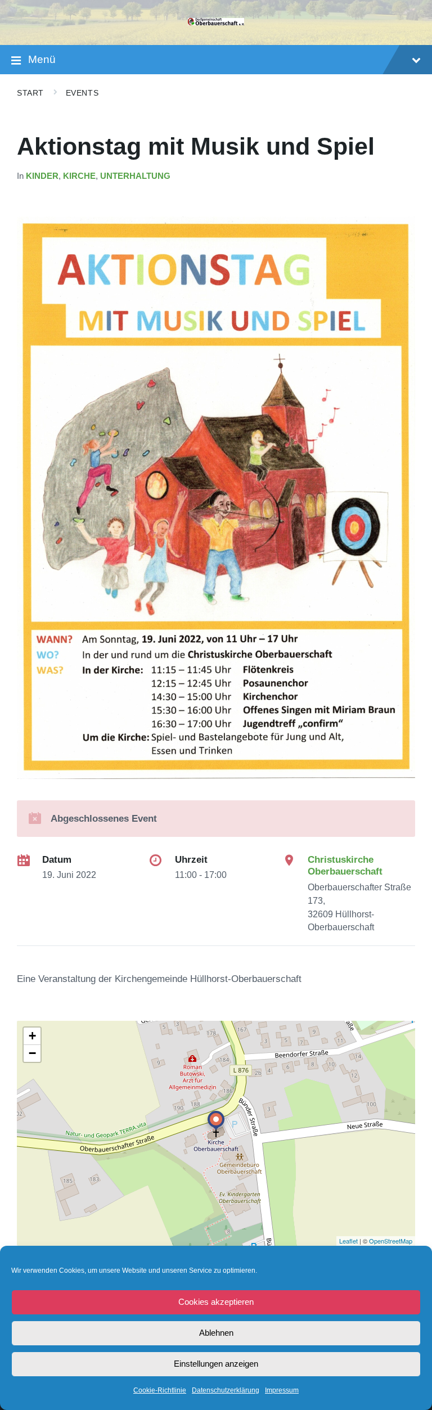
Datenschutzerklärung (225, 1390)
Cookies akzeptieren (216, 1302)
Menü (42, 59)
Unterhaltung (135, 176)
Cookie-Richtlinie (159, 1390)
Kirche (79, 176)
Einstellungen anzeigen (216, 1363)
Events (82, 92)
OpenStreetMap (390, 1240)
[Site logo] (216, 22)
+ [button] (32, 1036)
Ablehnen (216, 1332)
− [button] (32, 1053)
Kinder (42, 176)
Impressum (282, 1390)
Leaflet (348, 1240)
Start (30, 92)
